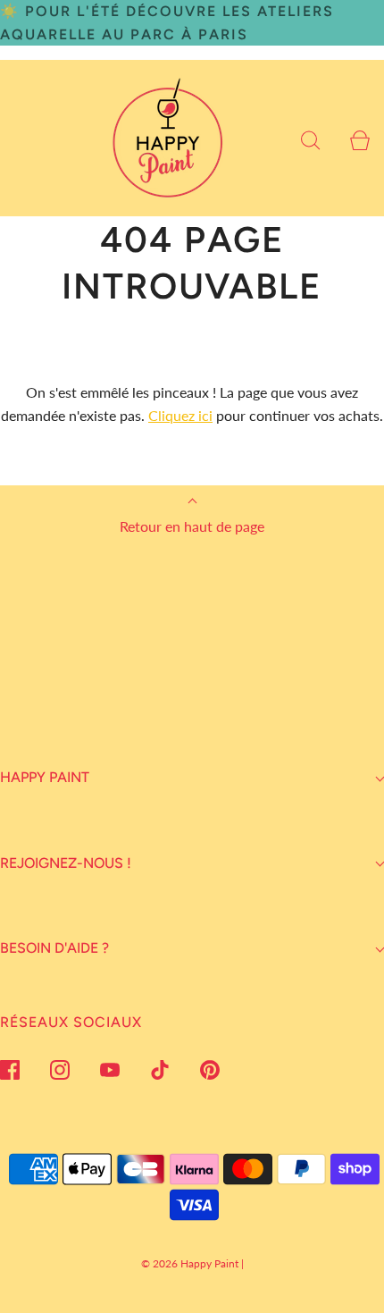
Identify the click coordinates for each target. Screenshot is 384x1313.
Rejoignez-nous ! (65, 862)
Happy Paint (44, 777)
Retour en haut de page (192, 526)
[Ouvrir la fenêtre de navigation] (24, 138)
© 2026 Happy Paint (189, 1263)
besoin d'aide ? (54, 947)
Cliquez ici (180, 415)
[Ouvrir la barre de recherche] (310, 138)
